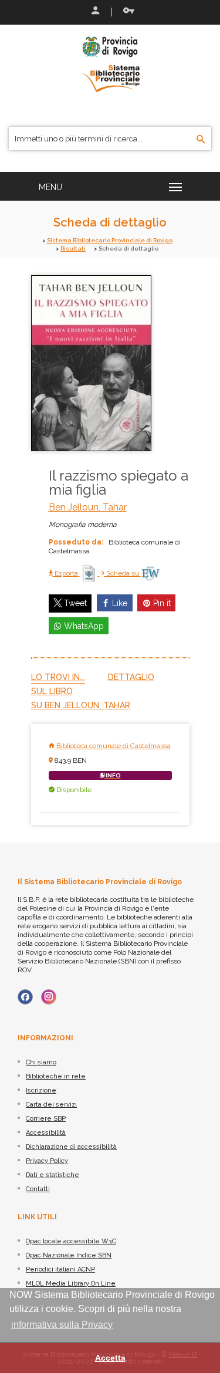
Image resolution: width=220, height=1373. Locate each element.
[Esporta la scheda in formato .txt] (90, 573)
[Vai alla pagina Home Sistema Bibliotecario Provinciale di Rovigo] (110, 63)
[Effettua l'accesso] (94, 11)
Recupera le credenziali (126, 11)
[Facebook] (25, 997)
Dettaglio (131, 677)
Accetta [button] (110, 1357)
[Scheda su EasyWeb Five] (150, 573)
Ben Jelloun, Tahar (88, 507)
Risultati (73, 248)
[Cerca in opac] (201, 140)
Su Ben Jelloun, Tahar (80, 705)
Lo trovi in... (58, 677)
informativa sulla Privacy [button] (62, 1325)
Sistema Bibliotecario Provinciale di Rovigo (109, 240)
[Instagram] (48, 997)
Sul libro (52, 691)
